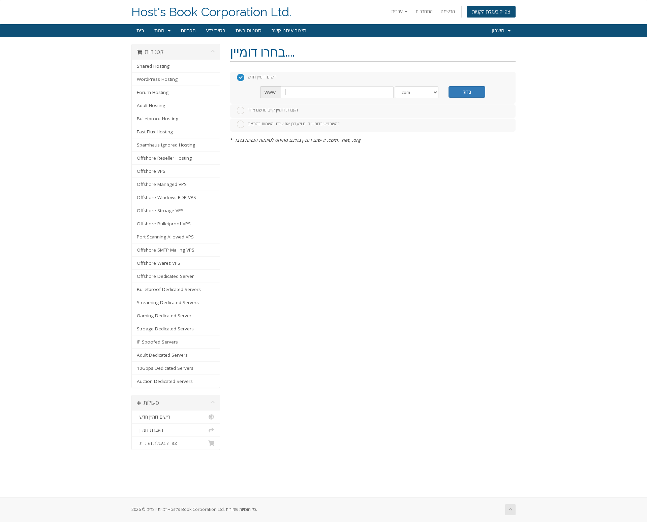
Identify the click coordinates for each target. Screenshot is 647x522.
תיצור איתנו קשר (289, 31)
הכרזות (188, 31)
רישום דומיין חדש (153, 417)
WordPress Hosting (157, 79)
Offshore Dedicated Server (165, 276)
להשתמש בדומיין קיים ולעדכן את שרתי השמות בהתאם (294, 124)
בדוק (467, 92)
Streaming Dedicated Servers (168, 302)
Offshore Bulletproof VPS (164, 224)
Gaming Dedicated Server (164, 316)
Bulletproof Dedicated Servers (169, 289)
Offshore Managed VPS (162, 184)
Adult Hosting (151, 105)
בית (140, 31)
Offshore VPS (151, 171)
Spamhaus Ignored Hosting (166, 145)
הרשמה (448, 11)
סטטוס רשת (248, 31)
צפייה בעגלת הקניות (491, 11)
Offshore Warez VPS (158, 263)
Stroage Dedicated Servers (165, 329)
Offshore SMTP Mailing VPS (165, 250)
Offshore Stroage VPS (160, 210)
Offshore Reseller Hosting (164, 158)
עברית (397, 11)
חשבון (499, 31)
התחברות (424, 11)
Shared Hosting (153, 66)
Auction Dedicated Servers (165, 381)
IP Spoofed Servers (157, 342)
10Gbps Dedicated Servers (165, 368)
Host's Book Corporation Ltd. (211, 12)
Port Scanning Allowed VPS (165, 237)
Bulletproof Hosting (157, 119)
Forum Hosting (152, 92)
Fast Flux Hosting (155, 132)
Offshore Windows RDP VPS (166, 197)
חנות (160, 31)
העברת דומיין (150, 430)
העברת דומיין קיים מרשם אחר (273, 110)
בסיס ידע (215, 31)
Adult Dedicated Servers (162, 355)
